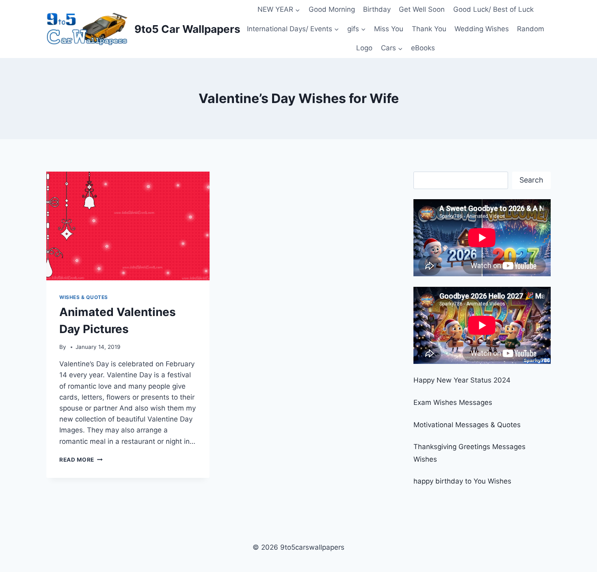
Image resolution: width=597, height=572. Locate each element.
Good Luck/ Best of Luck (493, 9)
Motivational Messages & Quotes (467, 425)
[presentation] (128, 226)
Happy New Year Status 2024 (461, 380)
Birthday (377, 9)
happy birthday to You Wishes (462, 481)
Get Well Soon (422, 9)
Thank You (429, 29)
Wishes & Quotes (83, 297)
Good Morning (332, 9)
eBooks (423, 48)
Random (530, 29)
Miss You (388, 29)
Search (531, 180)
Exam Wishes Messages (452, 402)
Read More (81, 459)
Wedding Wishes (481, 29)
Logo (364, 48)
